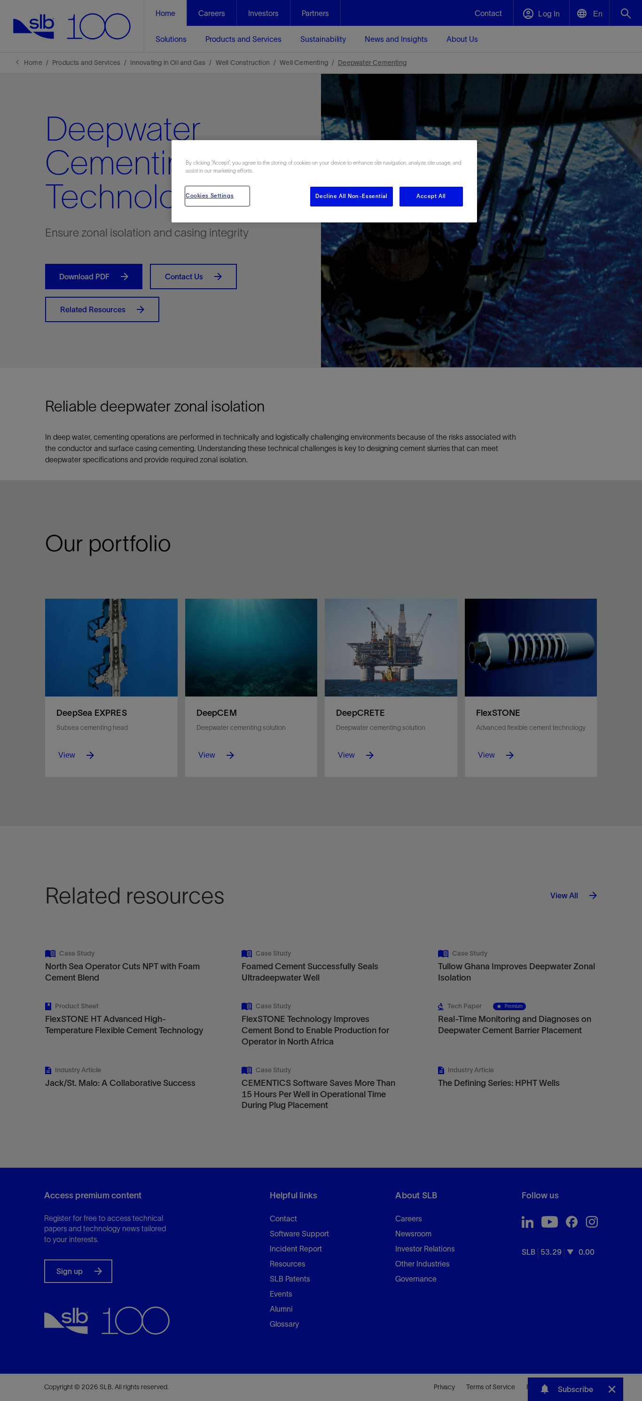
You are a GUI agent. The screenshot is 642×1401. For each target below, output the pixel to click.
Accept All (431, 196)
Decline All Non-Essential (351, 196)
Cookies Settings (210, 195)
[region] (324, 181)
